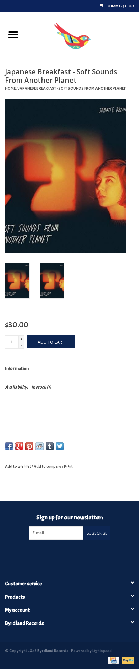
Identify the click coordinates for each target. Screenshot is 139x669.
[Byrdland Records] (82, 34)
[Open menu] (13, 34)
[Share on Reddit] (39, 446)
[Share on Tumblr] (50, 446)
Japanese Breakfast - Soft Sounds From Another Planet (72, 88)
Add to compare (48, 466)
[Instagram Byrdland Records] (75, 553)
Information (17, 368)
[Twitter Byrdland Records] (63, 553)
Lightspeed (102, 651)
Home (10, 88)
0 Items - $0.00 (120, 6)
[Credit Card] (112, 659)
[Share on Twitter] (60, 446)
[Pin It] (29, 446)
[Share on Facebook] (9, 446)
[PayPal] (127, 659)
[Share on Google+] (19, 446)
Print (68, 466)
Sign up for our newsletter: (69, 517)
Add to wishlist (18, 466)
